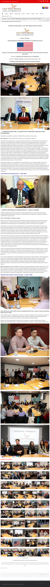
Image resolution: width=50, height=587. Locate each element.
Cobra (22, 584)
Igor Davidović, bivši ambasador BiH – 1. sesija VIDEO (14, 173)
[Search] (10, 16)
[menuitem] (3, 13)
